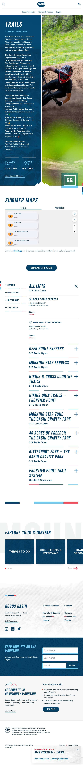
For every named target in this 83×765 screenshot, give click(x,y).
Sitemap (62, 745)
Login (58, 12)
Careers (68, 613)
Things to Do (19, 551)
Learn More (10, 711)
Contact (68, 605)
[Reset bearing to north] (74, 231)
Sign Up (72, 665)
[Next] (75, 568)
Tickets (54, 758)
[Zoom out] (74, 228)
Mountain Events (41, 758)
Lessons (46, 620)
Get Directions (11, 621)
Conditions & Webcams (51, 551)
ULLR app (18, 251)
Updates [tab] (59, 207)
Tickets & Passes (45, 12)
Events (67, 620)
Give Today (51, 709)
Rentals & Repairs (51, 613)
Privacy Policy (73, 745)
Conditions (63, 758)
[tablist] (41, 208)
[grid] (23, 228)
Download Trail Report (41, 267)
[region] (41, 228)
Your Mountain (28, 12)
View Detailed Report (14, 176)
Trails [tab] (23, 207)
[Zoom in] (74, 225)
